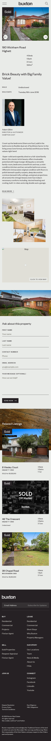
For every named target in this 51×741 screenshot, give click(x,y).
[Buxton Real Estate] (25, 597)
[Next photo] (45, 37)
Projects (5, 629)
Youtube (30, 690)
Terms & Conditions (8, 709)
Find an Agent (8, 633)
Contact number (10, 352)
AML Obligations (32, 707)
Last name (7, 341)
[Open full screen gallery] (25, 24)
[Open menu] (4, 3)
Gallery (25, 738)
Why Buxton (32, 633)
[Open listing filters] (46, 3)
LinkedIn (30, 686)
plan (41, 738)
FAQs (29, 665)
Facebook (31, 682)
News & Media (33, 657)
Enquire (9, 738)
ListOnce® (13, 721)
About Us (31, 661)
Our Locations (33, 649)
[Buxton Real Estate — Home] (25, 3)
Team (29, 653)
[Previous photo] (5, 37)
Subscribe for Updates (37, 605)
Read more (7, 191)
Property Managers (35, 637)
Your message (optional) (14, 374)
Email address (9, 363)
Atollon (22, 721)
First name (7, 330)
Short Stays (32, 629)
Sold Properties (8, 649)
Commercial (7, 625)
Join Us (5, 673)
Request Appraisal (10, 653)
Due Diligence (31, 705)
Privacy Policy (6, 707)
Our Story (32, 645)
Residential (7, 621)
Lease (30, 616)
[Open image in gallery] (30, 230)
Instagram (31, 678)
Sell (4, 645)
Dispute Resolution (8, 705)
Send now (8, 400)
